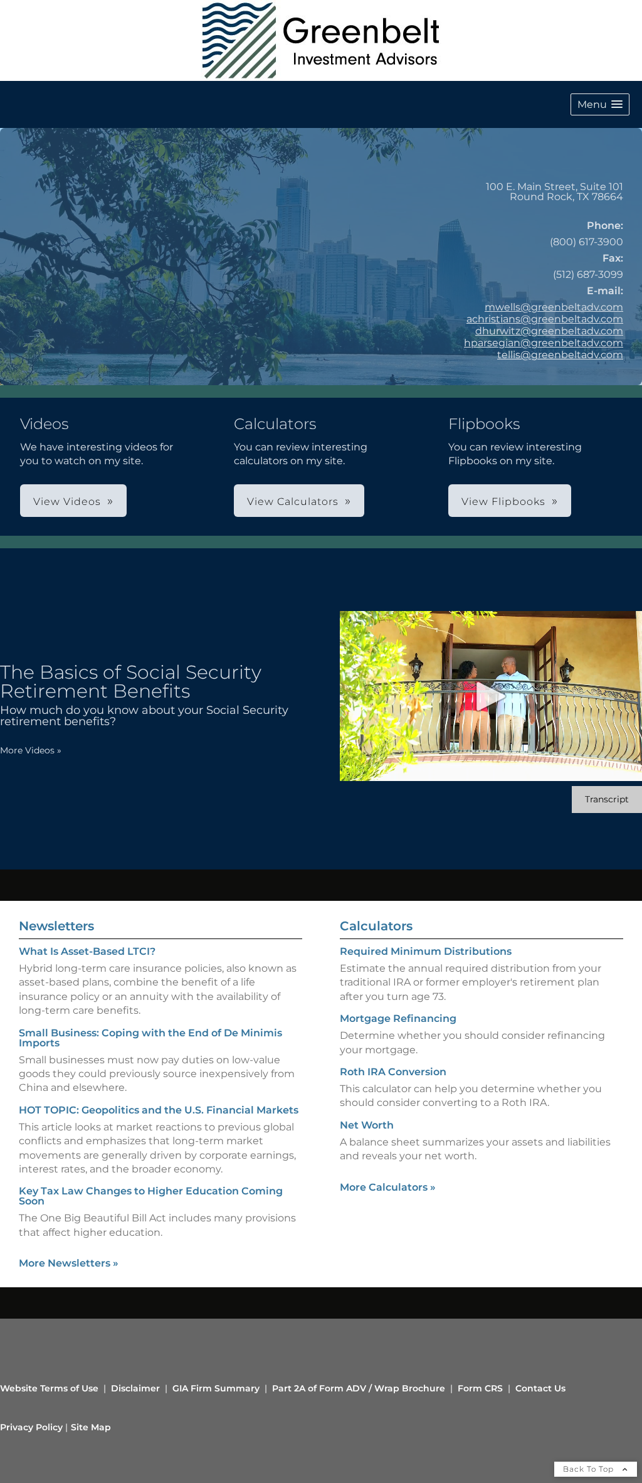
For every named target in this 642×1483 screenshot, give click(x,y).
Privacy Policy (31, 1427)
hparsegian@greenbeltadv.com (543, 343)
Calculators (376, 925)
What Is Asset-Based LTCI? (87, 951)
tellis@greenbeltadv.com (560, 355)
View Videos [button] (67, 502)
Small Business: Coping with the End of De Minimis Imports (150, 1038)
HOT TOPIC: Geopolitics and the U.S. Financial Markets (158, 1110)
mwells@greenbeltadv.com (554, 307)
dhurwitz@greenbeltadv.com (549, 331)
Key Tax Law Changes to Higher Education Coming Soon (151, 1196)
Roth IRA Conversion (393, 1072)
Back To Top (589, 1469)
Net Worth (367, 1125)
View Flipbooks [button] (503, 502)
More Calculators (388, 1187)
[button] (600, 104)
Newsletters (56, 925)
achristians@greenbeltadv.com (544, 319)
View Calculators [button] (293, 502)
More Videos (30, 750)
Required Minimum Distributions (426, 951)
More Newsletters (68, 1263)
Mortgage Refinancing (398, 1018)
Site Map (91, 1427)
